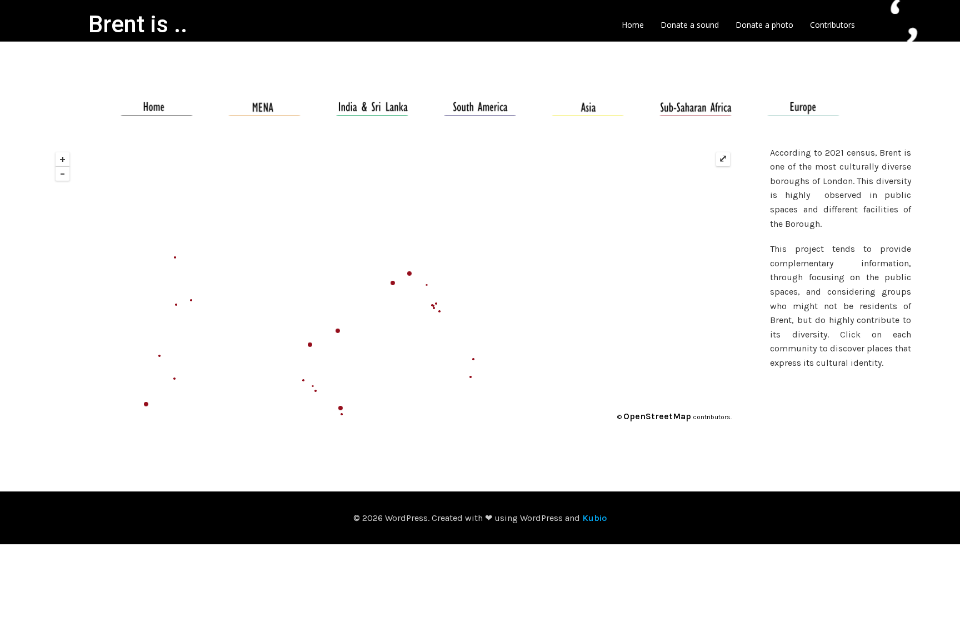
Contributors (832, 24)
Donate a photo (764, 24)
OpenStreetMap (657, 416)
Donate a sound (690, 24)
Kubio (594, 518)
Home (633, 24)
